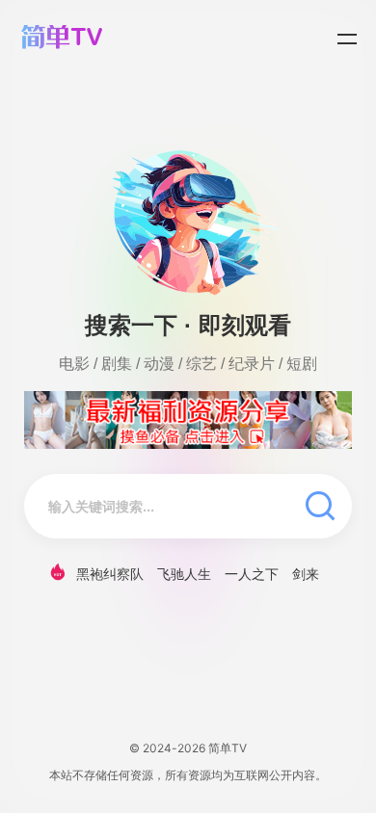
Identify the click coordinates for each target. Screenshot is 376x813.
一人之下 (252, 573)
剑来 (305, 573)
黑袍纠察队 (110, 573)
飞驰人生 (184, 573)
